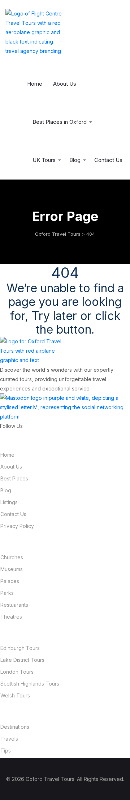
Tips (5, 750)
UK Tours (44, 160)
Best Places (14, 478)
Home (34, 83)
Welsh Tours (15, 695)
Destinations (14, 727)
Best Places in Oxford (59, 121)
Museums (11, 569)
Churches (11, 557)
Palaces (9, 581)
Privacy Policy (17, 526)
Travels (9, 739)
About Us (64, 83)
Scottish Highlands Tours (29, 684)
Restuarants (14, 605)
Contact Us (108, 160)
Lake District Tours (22, 660)
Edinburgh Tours (20, 648)
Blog (75, 160)
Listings (9, 502)
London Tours (17, 672)
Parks (7, 593)
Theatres (11, 617)
